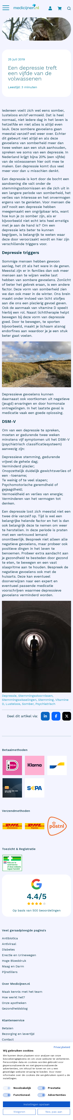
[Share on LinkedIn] (45, 716)
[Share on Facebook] (56, 716)
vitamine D (47, 308)
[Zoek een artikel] (69, 8)
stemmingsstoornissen (21, 188)
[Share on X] (66, 716)
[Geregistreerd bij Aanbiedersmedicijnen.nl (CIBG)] (12, 863)
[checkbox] (7, 1088)
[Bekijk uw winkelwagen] (59, 8)
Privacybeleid (62, 1047)
